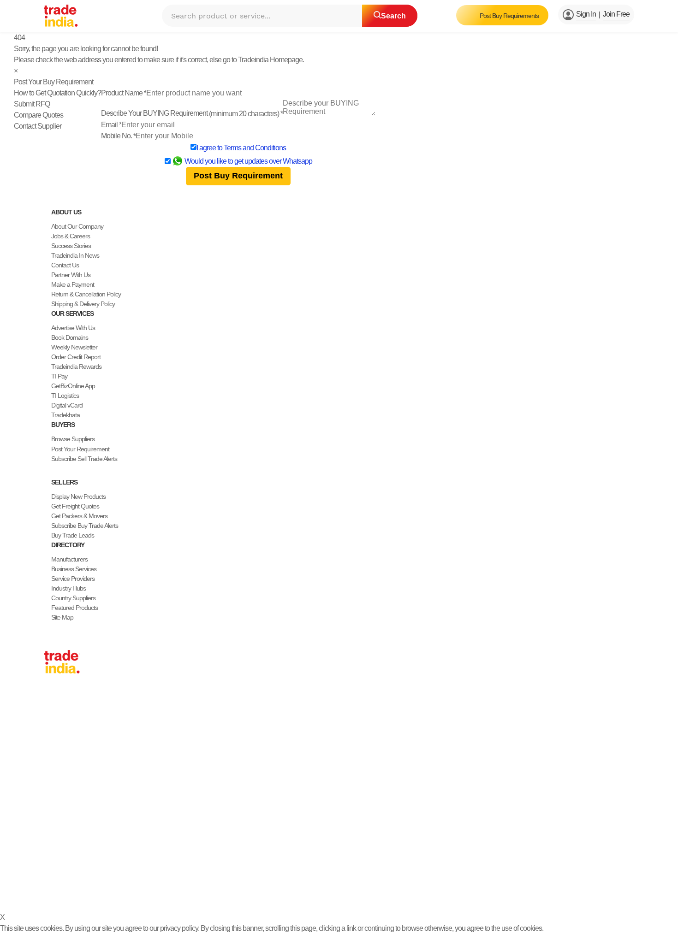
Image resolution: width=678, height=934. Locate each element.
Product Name (123, 93)
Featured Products (74, 607)
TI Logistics (65, 395)
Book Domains (69, 337)
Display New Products (78, 496)
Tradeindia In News (75, 255)
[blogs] (84, 870)
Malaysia (55, 758)
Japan (51, 699)
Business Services (73, 569)
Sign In (586, 14)
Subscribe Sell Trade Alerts (84, 458)
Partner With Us (70, 274)
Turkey (52, 767)
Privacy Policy (250, 892)
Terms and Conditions (255, 148)
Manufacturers (69, 559)
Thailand (54, 738)
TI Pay (59, 376)
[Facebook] (55, 870)
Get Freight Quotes (75, 506)
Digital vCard (67, 405)
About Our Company (77, 226)
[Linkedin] (69, 870)
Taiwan (52, 719)
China (51, 709)
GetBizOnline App (73, 386)
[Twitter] (62, 870)
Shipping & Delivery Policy (83, 303)
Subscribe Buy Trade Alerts (84, 525)
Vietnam (54, 748)
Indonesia (56, 787)
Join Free (616, 14)
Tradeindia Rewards (76, 366)
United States (60, 729)
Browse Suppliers (73, 439)
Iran (49, 796)
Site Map (62, 617)
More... (52, 816)
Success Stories (71, 245)
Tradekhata (65, 415)
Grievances (332, 892)
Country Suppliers (73, 598)
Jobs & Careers (70, 236)
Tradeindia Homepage (270, 60)
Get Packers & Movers (79, 516)
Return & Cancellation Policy (86, 294)
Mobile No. (118, 136)
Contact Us (65, 265)
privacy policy (179, 928)
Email (111, 125)
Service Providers (73, 578)
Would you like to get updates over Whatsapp (248, 161)
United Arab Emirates (70, 777)
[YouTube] (77, 870)
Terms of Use (293, 892)
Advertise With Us (73, 327)
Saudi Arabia (59, 806)
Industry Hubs (68, 588)
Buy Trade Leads (72, 535)
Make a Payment (72, 284)
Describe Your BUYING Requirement (192, 113)
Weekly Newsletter (74, 347)
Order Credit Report (76, 357)
